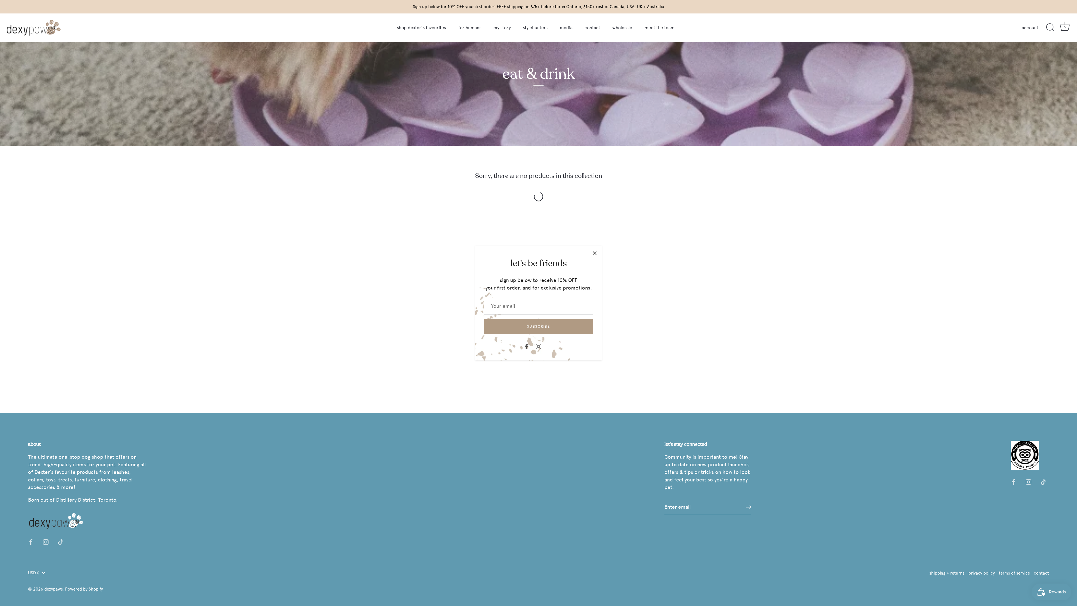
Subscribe (538, 326)
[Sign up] (748, 507)
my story (502, 27)
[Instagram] (538, 345)
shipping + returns (947, 573)
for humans (469, 27)
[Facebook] (526, 345)
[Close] (594, 253)
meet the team (660, 27)
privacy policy (981, 573)
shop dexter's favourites (421, 27)
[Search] (1050, 27)
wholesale (622, 27)
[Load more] (538, 196)
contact (592, 27)
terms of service (1014, 573)
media (566, 27)
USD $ (33, 572)
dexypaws (53, 589)
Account (1030, 27)
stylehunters (535, 27)
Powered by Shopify (84, 589)
